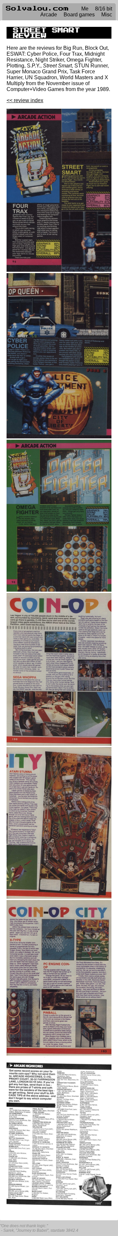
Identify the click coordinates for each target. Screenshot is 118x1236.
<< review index (25, 100)
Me (84, 8)
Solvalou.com (37, 8)
